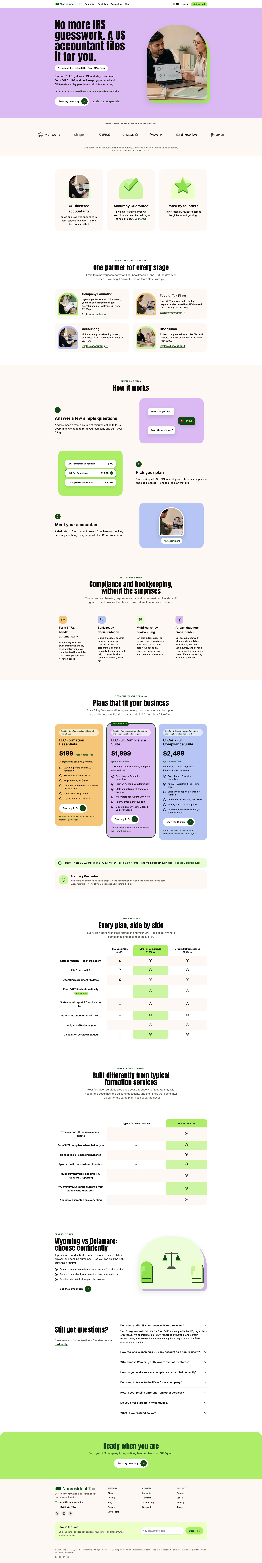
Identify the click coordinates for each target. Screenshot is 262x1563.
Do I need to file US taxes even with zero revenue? (152, 1325)
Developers (113, 1511)
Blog (127, 4)
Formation (90, 4)
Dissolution (168, 329)
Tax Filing (103, 4)
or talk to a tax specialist (106, 101)
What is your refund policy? (138, 1413)
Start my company (69, 101)
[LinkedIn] (63, 1513)
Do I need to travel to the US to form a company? (151, 1382)
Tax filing (146, 1497)
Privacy (180, 1502)
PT (64, 1557)
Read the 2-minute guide (187, 862)
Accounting (116, 4)
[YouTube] (70, 1513)
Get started (199, 4)
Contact (111, 1507)
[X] (57, 1513)
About (111, 1493)
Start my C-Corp (176, 822)
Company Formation (97, 294)
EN (177, 4)
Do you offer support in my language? (144, 1402)
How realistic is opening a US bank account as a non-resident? (160, 1352)
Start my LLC (70, 808)
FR (68, 1557)
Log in (185, 4)
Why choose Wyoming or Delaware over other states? (154, 1362)
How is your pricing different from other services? (152, 1392)
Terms (180, 1507)
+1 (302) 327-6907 (67, 1507)
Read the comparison (71, 1289)
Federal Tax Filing (173, 296)
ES (60, 1557)
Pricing (111, 1497)
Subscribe (194, 1530)
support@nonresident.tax (70, 1502)
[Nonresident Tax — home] (68, 4)
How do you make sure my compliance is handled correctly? (158, 1372)
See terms (140, 218)
